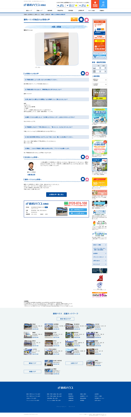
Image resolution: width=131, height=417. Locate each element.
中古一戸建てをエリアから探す (33, 396)
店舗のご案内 (83, 394)
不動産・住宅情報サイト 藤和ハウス (32, 14)
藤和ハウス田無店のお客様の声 (58, 14)
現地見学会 (70, 396)
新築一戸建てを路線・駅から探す (54, 394)
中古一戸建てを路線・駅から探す (54, 396)
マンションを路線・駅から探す (54, 400)
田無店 (42, 14)
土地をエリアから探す (31, 398)
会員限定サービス (84, 396)
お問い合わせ (98, 400)
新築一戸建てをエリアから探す (33, 394)
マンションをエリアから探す (32, 400)
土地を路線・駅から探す (52, 398)
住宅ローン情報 (98, 396)
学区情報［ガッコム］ (100, 398)
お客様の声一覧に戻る (56, 194)
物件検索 (70, 394)
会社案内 (97, 394)
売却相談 (82, 400)
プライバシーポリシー (61, 406)
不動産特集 (70, 398)
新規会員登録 (83, 398)
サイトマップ (72, 406)
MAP (46, 207)
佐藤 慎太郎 (31, 174)
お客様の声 (47, 14)
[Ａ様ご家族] (56, 48)
